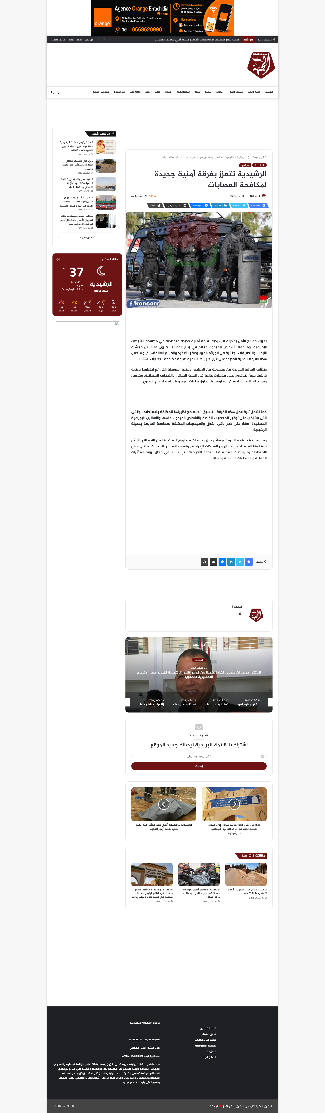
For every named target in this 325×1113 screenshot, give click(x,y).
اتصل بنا (211, 1051)
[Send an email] (251, 196)
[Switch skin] (58, 92)
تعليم (157, 92)
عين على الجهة (236, 92)
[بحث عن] (52, 92)
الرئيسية (269, 92)
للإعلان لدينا (75, 39)
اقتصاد (168, 92)
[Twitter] (240, 562)
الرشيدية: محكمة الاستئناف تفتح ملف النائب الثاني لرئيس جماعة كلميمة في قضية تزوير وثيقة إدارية (152, 893)
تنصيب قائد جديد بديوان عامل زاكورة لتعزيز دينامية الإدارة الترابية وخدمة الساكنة (76, 201)
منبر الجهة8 (119, 92)
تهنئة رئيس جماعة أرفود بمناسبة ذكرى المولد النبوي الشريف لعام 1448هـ (199, 675)
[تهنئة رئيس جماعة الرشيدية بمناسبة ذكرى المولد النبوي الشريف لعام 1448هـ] (106, 147)
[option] (199, 675)
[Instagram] (54, 1106)
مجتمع (219, 92)
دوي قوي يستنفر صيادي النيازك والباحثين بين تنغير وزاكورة (77, 165)
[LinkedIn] (231, 562)
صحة (147, 92)
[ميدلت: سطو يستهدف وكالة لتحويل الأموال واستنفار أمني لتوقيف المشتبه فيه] (106, 221)
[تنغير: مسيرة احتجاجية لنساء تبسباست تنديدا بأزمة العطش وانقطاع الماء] (106, 184)
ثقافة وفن (135, 92)
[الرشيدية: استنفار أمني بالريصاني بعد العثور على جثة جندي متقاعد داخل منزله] (199, 874)
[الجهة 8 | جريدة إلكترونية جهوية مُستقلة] (261, 65)
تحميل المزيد (87, 237)
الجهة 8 (214, 1106)
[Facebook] (249, 562)
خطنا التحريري (208, 1028)
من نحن (89, 39)
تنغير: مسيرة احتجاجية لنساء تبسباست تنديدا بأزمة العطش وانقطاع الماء (76, 183)
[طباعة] (204, 562)
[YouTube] (59, 1106)
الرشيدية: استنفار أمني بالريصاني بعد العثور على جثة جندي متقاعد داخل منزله (200, 893)
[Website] (240, 613)
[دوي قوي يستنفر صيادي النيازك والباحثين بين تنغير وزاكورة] (106, 166)
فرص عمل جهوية (101, 92)
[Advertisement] (123, 55)
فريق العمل (58, 39)
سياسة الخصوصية (205, 1045)
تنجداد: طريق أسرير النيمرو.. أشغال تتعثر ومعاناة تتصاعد (247, 892)
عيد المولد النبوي (199, 662)
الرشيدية (228, 157)
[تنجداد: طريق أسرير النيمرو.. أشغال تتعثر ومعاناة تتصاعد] (246, 874)
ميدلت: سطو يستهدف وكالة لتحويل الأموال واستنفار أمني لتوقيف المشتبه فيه (76, 220)
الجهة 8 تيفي (254, 92)
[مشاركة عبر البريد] (213, 562)
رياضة (197, 92)
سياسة (208, 92)
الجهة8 (256, 196)
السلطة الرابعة (183, 92)
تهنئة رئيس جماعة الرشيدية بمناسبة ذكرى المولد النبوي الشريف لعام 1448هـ (76, 146)
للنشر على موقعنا (205, 1039)
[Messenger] (222, 562)
